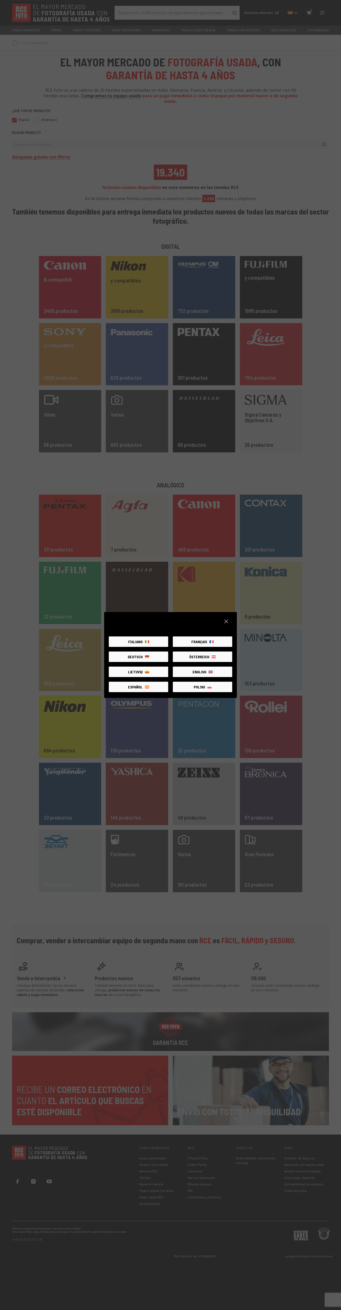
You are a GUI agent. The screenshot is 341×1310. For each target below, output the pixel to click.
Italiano (135, 641)
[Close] (226, 621)
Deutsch (135, 657)
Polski (199, 687)
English (199, 672)
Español (135, 687)
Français (199, 641)
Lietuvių (135, 672)
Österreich (199, 657)
